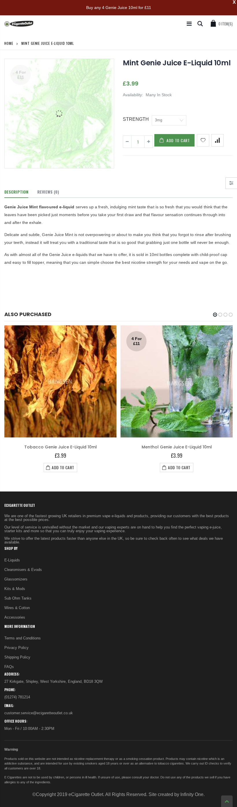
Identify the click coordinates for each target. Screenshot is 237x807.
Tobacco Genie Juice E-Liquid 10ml (60, 447)
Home (8, 43)
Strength (136, 119)
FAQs (9, 667)
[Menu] (189, 24)
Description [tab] (16, 192)
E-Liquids (12, 560)
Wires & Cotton (17, 608)
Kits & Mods (14, 589)
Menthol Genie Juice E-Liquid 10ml (177, 447)
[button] (215, 314)
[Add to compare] (217, 140)
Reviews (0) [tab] (48, 192)
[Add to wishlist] (203, 140)
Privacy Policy (16, 647)
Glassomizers (15, 579)
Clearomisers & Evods (23, 569)
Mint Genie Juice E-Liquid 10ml (177, 63)
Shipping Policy (17, 657)
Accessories (14, 617)
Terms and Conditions (22, 638)
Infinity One (191, 794)
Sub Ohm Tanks (18, 598)
